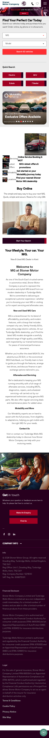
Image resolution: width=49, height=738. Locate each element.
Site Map (7, 717)
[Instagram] (9, 534)
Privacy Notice (9, 712)
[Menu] (45, 3)
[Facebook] (4, 534)
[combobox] (24, 35)
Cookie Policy (9, 706)
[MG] (24, 3)
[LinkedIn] (14, 534)
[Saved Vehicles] (37, 3)
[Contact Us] (32, 3)
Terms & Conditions (11, 701)
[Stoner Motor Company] (11, 3)
